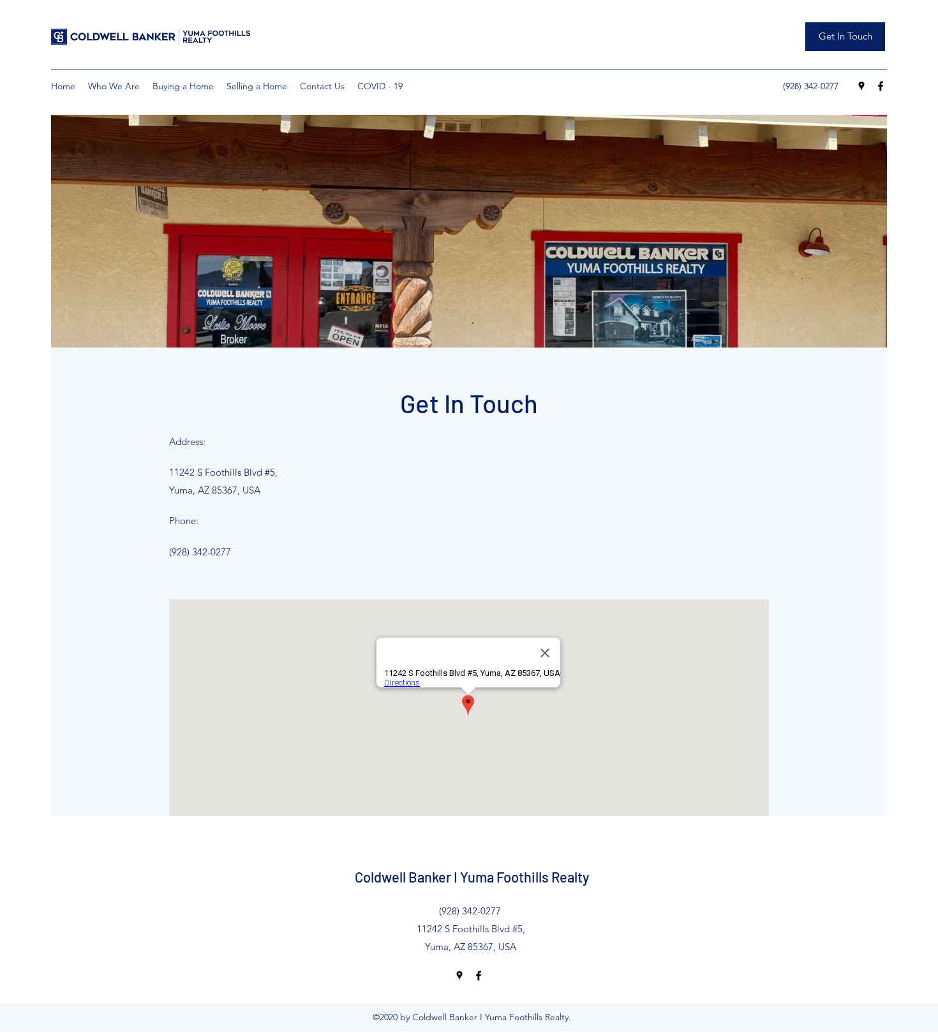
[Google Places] (861, 86)
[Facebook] (880, 86)
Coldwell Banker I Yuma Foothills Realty (472, 876)
